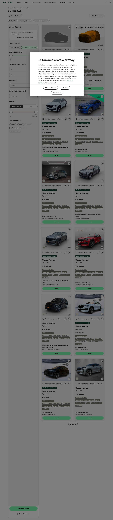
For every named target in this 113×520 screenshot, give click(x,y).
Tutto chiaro (65, 87)
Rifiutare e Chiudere (50, 87)
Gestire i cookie (57, 92)
